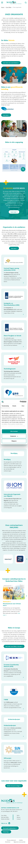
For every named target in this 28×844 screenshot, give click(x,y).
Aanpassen (13, 436)
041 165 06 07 (14, 811)
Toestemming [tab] (5, 405)
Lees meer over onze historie (10, 63)
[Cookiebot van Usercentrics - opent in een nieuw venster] (20, 402)
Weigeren (14, 441)
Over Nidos (8, 7)
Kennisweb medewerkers (9, 828)
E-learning (5, 832)
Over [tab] (23, 405)
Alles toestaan (14, 431)
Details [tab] (14, 405)
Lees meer (5, 115)
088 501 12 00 (15, 808)
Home (2, 7)
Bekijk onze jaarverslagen (13, 786)
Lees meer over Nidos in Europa (13, 646)
